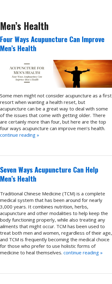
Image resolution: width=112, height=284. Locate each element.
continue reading (19, 135)
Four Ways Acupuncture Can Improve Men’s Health (52, 43)
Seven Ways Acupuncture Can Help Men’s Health (49, 174)
